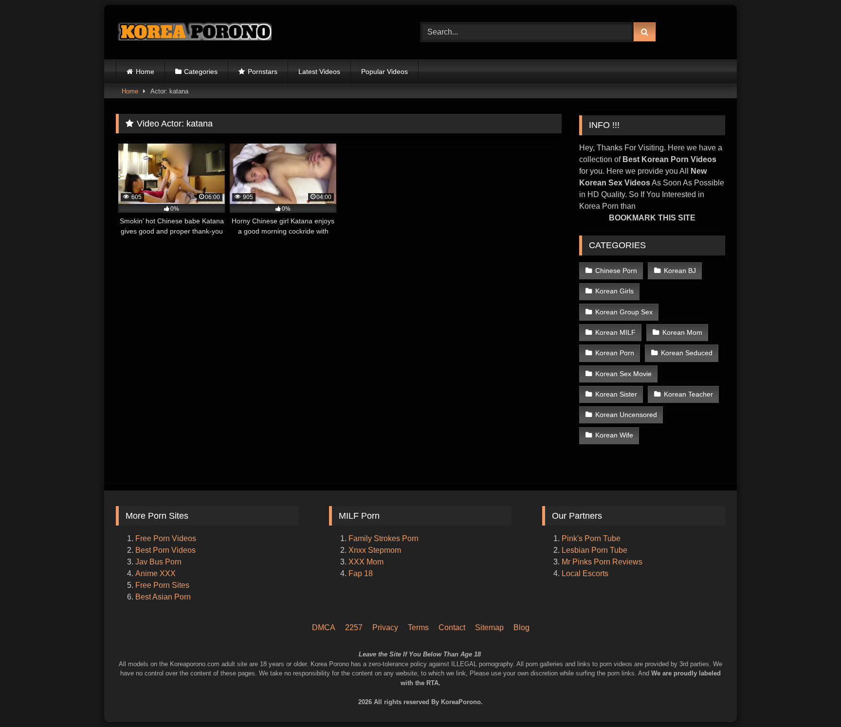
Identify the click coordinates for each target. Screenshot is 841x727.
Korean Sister (616, 394)
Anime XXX (155, 573)
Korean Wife (614, 435)
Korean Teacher (688, 394)
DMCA (323, 627)
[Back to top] (820, 678)
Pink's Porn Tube (591, 538)
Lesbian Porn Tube (594, 550)
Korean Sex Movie (623, 374)
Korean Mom (682, 332)
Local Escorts (585, 573)
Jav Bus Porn (158, 562)
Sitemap (489, 627)
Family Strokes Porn (383, 538)
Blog (521, 627)
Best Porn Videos (165, 550)
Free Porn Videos (165, 538)
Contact (452, 627)
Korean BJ (680, 270)
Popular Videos (384, 71)
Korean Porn (614, 353)
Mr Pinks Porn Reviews (603, 562)
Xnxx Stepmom (374, 550)
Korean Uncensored (626, 414)
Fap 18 (360, 573)
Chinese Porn (616, 270)
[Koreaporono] (194, 32)
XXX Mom (366, 562)
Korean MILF (615, 332)
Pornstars (262, 71)
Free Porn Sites (162, 585)
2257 (354, 627)
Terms (418, 627)
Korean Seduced (687, 353)
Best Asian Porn (163, 597)
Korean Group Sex (624, 312)
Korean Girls (614, 291)
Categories (201, 71)
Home (145, 71)
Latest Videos (319, 71)
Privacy (385, 627)
